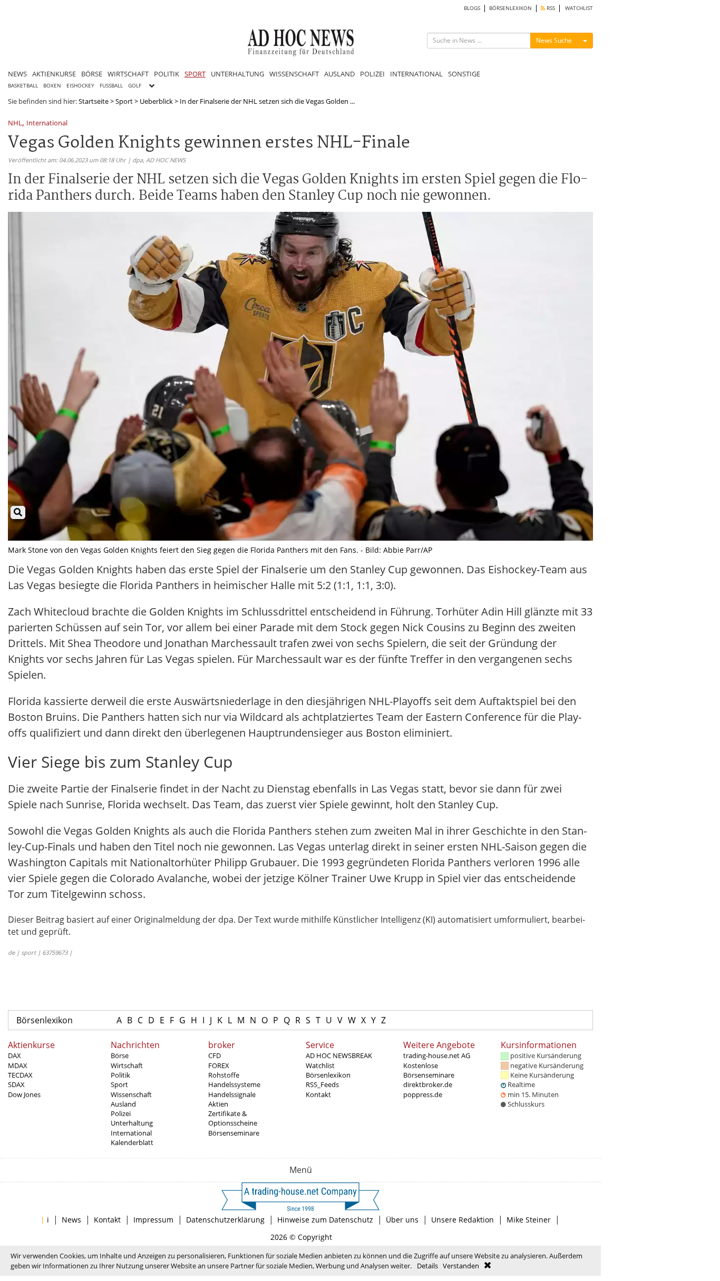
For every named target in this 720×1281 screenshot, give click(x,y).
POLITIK (166, 74)
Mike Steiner (529, 1220)
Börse (120, 1055)
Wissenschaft (131, 1094)
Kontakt (318, 1094)
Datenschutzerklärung (225, 1220)
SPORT (195, 74)
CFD (214, 1055)
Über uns (402, 1220)
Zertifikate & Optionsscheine (232, 1118)
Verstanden (461, 1265)
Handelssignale (232, 1094)
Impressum (153, 1220)
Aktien (218, 1104)
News (71, 1220)
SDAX (16, 1084)
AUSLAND (339, 74)
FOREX (218, 1065)
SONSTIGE (464, 74)
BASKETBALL (23, 85)
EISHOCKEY (80, 85)
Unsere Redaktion (462, 1220)
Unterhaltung (132, 1123)
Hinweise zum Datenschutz (325, 1220)
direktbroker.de (427, 1084)
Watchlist (320, 1065)
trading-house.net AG (436, 1055)
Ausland (123, 1104)
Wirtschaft (127, 1065)
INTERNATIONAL (416, 74)
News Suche (554, 40)
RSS (550, 8)
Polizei (121, 1113)
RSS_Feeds (322, 1084)
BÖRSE (91, 74)
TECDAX (20, 1075)
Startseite (94, 101)
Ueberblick (156, 101)
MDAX (17, 1065)
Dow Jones (24, 1094)
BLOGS (472, 8)
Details (427, 1265)
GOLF (134, 85)
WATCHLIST (579, 8)
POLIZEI (372, 74)
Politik (120, 1075)
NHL (15, 124)
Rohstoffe (223, 1075)
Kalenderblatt (132, 1142)
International (46, 124)
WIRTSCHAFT (128, 74)
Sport (124, 101)
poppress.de (422, 1094)
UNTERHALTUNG (237, 74)
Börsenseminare (233, 1133)
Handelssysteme (234, 1084)
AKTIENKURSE (54, 74)
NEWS (17, 74)
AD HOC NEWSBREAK (339, 1055)
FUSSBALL (111, 85)
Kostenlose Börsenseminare (428, 1070)
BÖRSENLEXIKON (510, 8)
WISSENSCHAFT (294, 74)
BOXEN (52, 85)
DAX (14, 1055)
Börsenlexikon (44, 1020)
